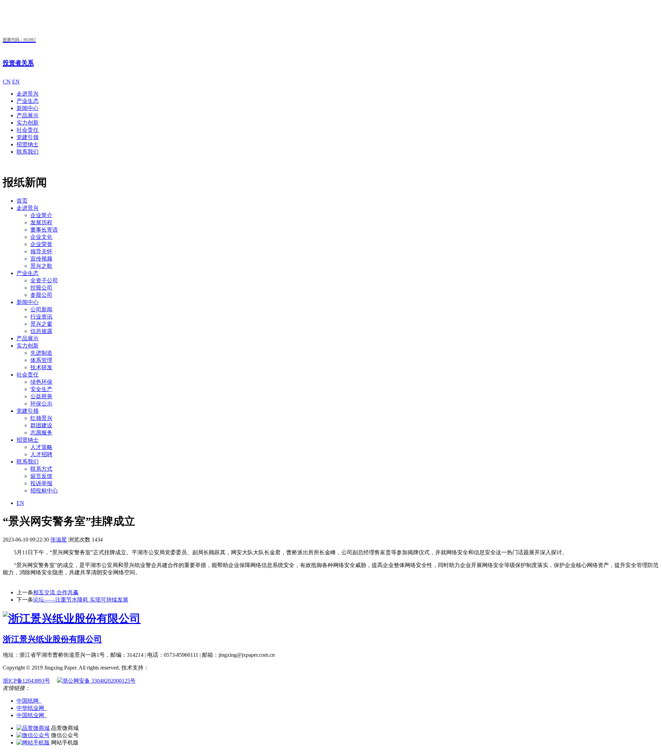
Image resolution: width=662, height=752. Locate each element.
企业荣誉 (41, 244)
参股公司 (41, 295)
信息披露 (41, 331)
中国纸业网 (32, 715)
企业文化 (41, 237)
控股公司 (41, 288)
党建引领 (28, 137)
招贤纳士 (28, 144)
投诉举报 (41, 483)
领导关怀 (41, 251)
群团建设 (41, 425)
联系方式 (41, 469)
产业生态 (28, 101)
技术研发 (41, 367)
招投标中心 (44, 491)
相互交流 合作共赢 (56, 592)
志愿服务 (41, 433)
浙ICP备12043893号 (26, 681)
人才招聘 (41, 454)
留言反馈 (41, 476)
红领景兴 (41, 418)
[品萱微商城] (33, 728)
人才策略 (41, 447)
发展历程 (41, 222)
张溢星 (58, 540)
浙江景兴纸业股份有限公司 (52, 639)
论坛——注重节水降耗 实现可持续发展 (80, 600)
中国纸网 (29, 701)
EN (16, 82)
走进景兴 (28, 94)
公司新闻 (41, 309)
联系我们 (28, 152)
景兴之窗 (41, 324)
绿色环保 (41, 382)
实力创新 (28, 123)
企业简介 (41, 215)
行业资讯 (41, 317)
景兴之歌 (41, 266)
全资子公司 (44, 280)
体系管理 (41, 360)
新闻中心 (28, 108)
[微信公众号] (33, 735)
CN (7, 82)
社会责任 (28, 130)
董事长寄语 (44, 230)
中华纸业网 (32, 708)
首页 (22, 201)
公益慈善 (41, 396)
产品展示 (28, 115)
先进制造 (41, 353)
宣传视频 (41, 259)
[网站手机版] (33, 742)
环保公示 (41, 404)
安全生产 (41, 389)
